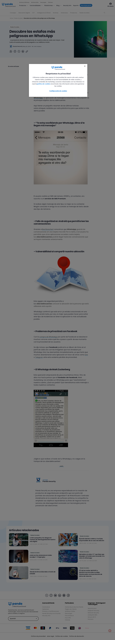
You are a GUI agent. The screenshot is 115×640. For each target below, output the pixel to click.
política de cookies (43, 84)
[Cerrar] (85, 66)
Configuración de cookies (58, 91)
